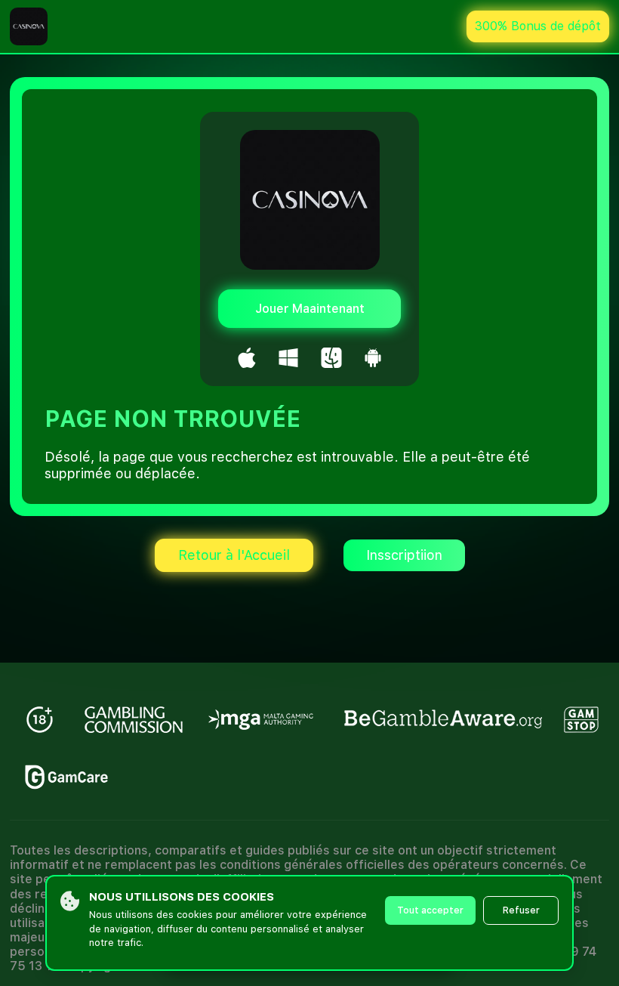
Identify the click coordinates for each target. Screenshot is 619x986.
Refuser (521, 910)
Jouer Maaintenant (310, 308)
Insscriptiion (404, 555)
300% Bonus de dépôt (538, 26)
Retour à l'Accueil (234, 555)
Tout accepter (430, 910)
